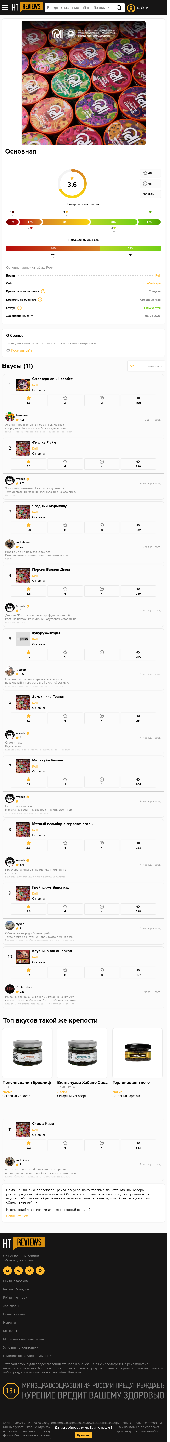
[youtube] (7, 1270)
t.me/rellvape (152, 283)
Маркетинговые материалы (23, 1339)
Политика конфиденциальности (27, 1356)
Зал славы (11, 1306)
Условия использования (21, 1347)
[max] (40, 1270)
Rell (158, 275)
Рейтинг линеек (15, 1298)
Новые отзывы (14, 1314)
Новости (9, 1322)
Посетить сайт (21, 350)
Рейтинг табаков (15, 1281)
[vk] (18, 1270)
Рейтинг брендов (16, 1289)
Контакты (10, 1331)
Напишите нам (17, 1216)
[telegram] (29, 1270)
